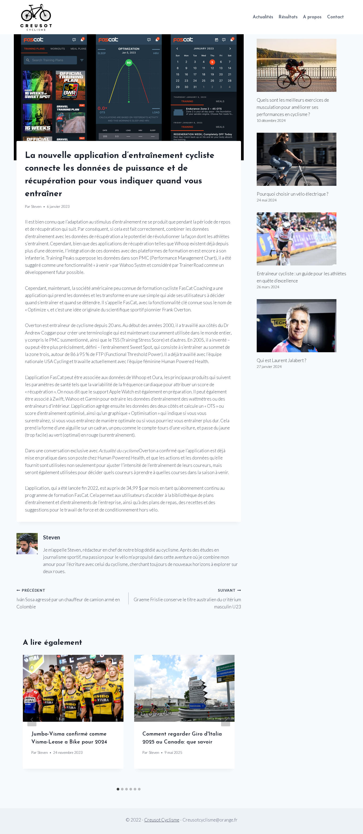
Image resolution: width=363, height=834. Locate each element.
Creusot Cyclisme (161, 820)
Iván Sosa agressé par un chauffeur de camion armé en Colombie (68, 598)
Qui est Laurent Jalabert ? (281, 360)
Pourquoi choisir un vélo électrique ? (292, 194)
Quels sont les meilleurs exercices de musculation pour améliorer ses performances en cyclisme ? (293, 107)
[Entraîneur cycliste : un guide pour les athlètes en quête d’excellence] (302, 238)
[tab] (118, 789)
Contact (335, 17)
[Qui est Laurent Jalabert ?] (302, 325)
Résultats (288, 17)
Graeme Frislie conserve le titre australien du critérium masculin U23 (187, 598)
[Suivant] (225, 719)
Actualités (263, 17)
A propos (312, 17)
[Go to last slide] (31, 719)
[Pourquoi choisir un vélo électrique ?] (302, 159)
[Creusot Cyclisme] (36, 17)
